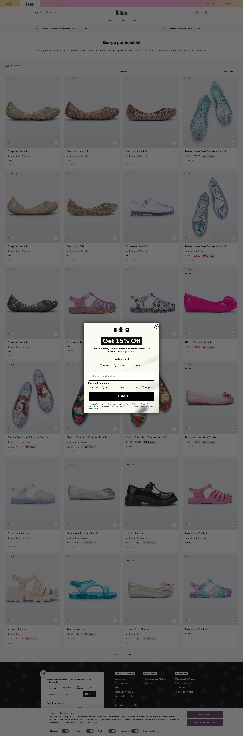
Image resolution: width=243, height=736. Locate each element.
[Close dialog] (156, 326)
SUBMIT (121, 396)
